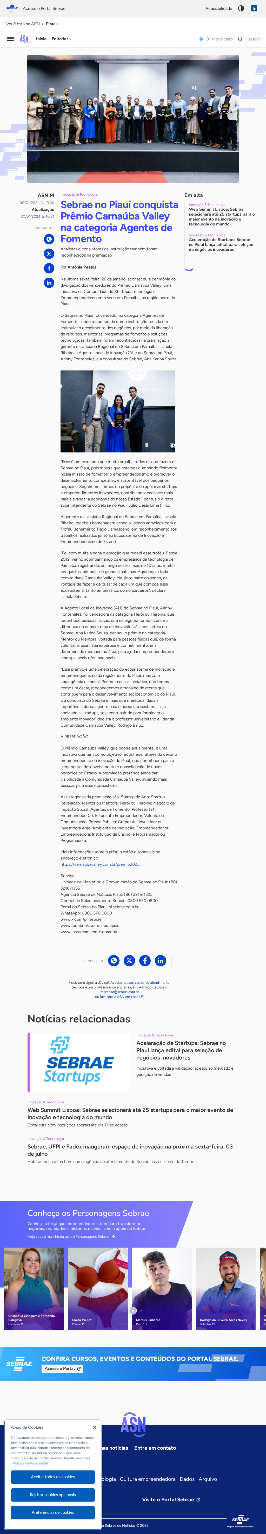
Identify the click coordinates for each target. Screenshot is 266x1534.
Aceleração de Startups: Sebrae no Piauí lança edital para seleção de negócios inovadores (181, 1050)
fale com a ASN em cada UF (122, 996)
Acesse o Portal (60, 1368)
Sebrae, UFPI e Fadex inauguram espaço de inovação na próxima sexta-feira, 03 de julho (130, 1150)
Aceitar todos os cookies (53, 1477)
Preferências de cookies (53, 1512)
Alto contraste (241, 8)
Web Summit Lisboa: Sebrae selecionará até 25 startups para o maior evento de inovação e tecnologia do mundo (130, 1113)
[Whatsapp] (49, 239)
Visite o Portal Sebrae (168, 1499)
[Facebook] (49, 268)
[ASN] (133, 1424)
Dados (187, 1479)
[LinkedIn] (49, 283)
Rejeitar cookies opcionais (53, 1495)
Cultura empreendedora (148, 1479)
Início (41, 38)
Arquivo (208, 1479)
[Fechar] (95, 1427)
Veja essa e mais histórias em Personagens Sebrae (68, 1236)
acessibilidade (218, 8)
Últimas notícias (109, 1448)
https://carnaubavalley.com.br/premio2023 (100, 864)
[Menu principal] (10, 39)
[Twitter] (49, 254)
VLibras (254, 8)
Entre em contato (155, 1448)
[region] (53, 1474)
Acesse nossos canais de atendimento (140, 982)
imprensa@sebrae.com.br (119, 991)
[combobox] (52, 24)
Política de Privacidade (30, 1463)
